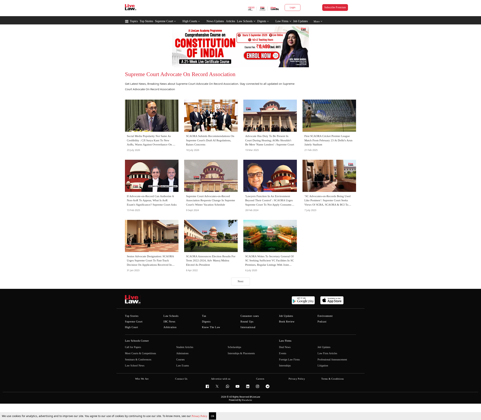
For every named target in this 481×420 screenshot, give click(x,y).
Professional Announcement (332, 359)
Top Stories (146, 21)
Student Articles (184, 347)
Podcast (322, 321)
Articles (230, 21)
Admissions (182, 353)
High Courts (189, 21)
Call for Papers (133, 347)
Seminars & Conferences (138, 359)
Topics (134, 21)
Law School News (134, 365)
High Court (131, 327)
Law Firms (281, 21)
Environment (325, 316)
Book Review (287, 321)
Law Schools (245, 21)
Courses (180, 359)
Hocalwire (247, 400)
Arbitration (170, 327)
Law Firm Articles (327, 353)
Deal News (284, 347)
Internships (285, 365)
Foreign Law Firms (289, 359)
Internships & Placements (241, 353)
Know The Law (211, 327)
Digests (261, 21)
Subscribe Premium (335, 7)
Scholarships (234, 347)
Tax (204, 316)
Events (282, 353)
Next (241, 281)
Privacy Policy (200, 416)
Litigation (323, 365)
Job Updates (300, 21)
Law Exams (182, 365)
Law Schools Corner (137, 340)
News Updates (215, 21)
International (248, 327)
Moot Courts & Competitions (140, 353)
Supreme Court (164, 21)
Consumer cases (249, 316)
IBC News (169, 321)
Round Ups (246, 321)
